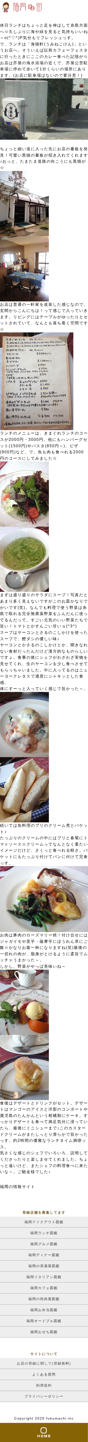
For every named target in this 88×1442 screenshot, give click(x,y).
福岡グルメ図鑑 (44, 1244)
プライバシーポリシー (44, 1396)
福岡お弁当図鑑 (44, 1310)
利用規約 (44, 1385)
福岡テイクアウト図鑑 (44, 1222)
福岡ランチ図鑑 (44, 1233)
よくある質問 (44, 1374)
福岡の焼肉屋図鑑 (44, 1299)
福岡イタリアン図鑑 (44, 1277)
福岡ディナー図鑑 (44, 1255)
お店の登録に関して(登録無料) (44, 1363)
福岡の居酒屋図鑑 (44, 1266)
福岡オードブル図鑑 (44, 1321)
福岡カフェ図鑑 (44, 1288)
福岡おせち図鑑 (44, 1332)
